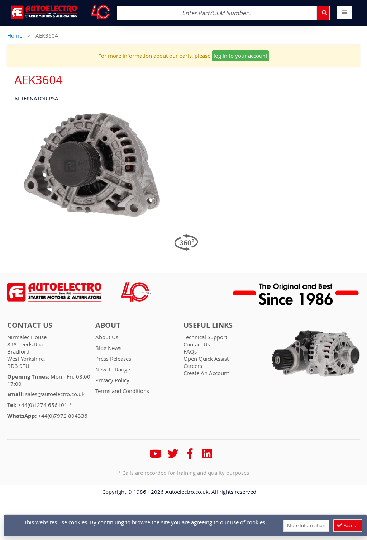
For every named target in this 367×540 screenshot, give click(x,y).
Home (14, 35)
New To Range (112, 369)
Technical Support (205, 337)
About (107, 325)
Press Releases (113, 358)
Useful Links (208, 325)
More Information (306, 525)
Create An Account (206, 372)
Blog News (108, 347)
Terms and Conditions (122, 390)
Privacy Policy (112, 380)
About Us (106, 337)
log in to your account (240, 55)
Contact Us (29, 325)
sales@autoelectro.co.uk (55, 394)
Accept (350, 525)
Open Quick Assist (206, 358)
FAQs (190, 351)
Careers (193, 365)
